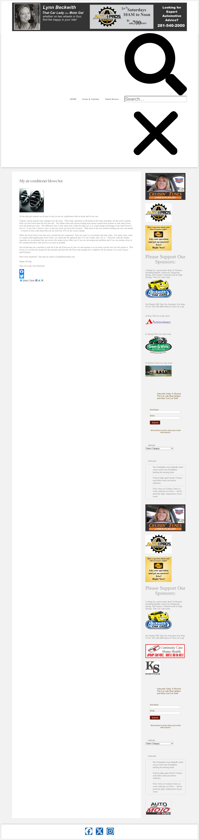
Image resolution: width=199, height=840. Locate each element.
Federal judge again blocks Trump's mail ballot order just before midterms (167, 480)
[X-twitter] (99, 831)
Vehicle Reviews (112, 99)
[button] (156, 64)
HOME (73, 99)
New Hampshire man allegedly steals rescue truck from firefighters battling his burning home (168, 469)
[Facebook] (76, 271)
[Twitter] (76, 276)
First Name (154, 410)
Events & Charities (90, 99)
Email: (152, 416)
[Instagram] (110, 831)
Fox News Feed (152, 461)
